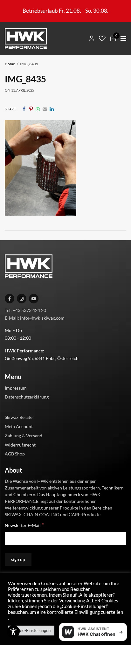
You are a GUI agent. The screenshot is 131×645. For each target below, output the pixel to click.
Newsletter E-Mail (24, 525)
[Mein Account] (91, 38)
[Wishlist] (102, 38)
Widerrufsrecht (20, 444)
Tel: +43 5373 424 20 (25, 310)
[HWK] (26, 38)
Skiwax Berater (19, 417)
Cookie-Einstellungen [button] (31, 630)
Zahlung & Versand (23, 435)
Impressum (16, 387)
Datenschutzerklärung (27, 396)
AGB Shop (15, 453)
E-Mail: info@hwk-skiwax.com (35, 317)
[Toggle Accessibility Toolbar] (13, 632)
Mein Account (19, 426)
